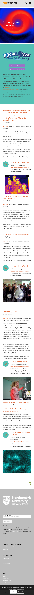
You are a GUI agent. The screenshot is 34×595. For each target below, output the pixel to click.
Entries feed (6, 578)
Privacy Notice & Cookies (9, 547)
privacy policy (15, 531)
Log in (4, 576)
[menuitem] (25, 3)
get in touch (12, 112)
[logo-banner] (14, 3)
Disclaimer (5, 549)
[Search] (25, 3)
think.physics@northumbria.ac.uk (19, 167)
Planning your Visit (7, 558)
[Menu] (29, 3)
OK (13, 591)
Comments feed (7, 580)
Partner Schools (6, 563)
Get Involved (6, 561)
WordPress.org (7, 582)
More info (20, 591)
